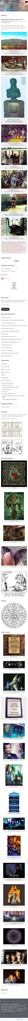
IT (12, 247)
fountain (6, 247)
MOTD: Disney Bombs (6, 356)
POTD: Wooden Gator (6, 347)
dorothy (3, 245)
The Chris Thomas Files (7, 383)
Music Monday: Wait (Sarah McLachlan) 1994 (12, 320)
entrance (4, 246)
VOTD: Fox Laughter (6, 345)
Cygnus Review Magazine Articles (10, 387)
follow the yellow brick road (12, 246)
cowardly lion (22, 243)
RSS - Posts (6, 278)
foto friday (21, 246)
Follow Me (5, 309)
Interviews (4, 391)
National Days (4, 377)
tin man (17, 250)
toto (2, 252)
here (12, 26)
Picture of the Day (5, 380)
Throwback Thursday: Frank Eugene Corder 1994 (13, 325)
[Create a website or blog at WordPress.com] (24, 1004)
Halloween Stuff (5, 369)
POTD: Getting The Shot (7, 328)
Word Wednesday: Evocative (8, 336)
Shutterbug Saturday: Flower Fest (9, 353)
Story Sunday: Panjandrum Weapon (10, 331)
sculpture (13, 249)
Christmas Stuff (5, 366)
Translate (13, 271)
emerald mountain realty (16, 245)
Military (3, 375)
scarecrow (8, 249)
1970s (6, 243)
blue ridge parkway (12, 243)
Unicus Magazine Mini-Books (9, 399)
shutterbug (17, 249)
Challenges (4, 364)
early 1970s (8, 245)
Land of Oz (12, 25)
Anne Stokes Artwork (14, 520)
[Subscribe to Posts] (2, 278)
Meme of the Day (5, 372)
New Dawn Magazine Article (9, 393)
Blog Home (4, 274)
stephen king (9, 250)
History (14, 242)
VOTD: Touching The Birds (8, 323)
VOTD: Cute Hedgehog (7, 350)
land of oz (15, 247)
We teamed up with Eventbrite (21, 1009)
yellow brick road (17, 252)
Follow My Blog (5, 297)
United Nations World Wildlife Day (10, 342)
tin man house (22, 250)
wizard (5, 252)
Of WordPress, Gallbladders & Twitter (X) (11, 339)
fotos (3, 247)
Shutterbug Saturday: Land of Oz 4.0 (11, 19)
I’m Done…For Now (6, 317)
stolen (13, 250)
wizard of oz (10, 252)
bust (18, 243)
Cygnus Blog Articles (7, 385)
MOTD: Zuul (4, 334)
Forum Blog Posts (6, 389)
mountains (20, 247)
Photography (19, 242)
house (10, 247)
